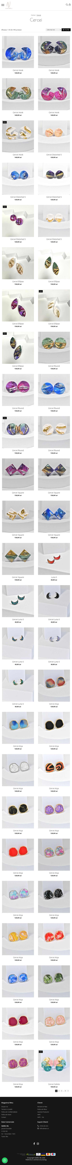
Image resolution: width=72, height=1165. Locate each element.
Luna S (54, 577)
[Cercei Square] (18, 474)
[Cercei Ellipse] (18, 263)
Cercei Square (18, 492)
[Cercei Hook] (18, 52)
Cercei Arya (54, 704)
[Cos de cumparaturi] (70, 5)
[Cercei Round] (54, 348)
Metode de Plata (42, 1107)
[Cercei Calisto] (54, 1066)
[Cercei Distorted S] (54, 136)
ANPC (39, 1114)
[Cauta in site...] (67, 5)
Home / (33, 15)
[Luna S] (54, 559)
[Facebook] (34, 1143)
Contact (3, 1117)
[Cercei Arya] (54, 686)
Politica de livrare (6, 1114)
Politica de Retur (42, 1109)
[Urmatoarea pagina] (68, 1091)
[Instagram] (37, 1143)
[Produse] (3, 5)
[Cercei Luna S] (18, 601)
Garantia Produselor (43, 1112)
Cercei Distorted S (54, 154)
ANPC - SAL (40, 1117)
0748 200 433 (43, 1126)
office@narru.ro (44, 1128)
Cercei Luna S (18, 619)
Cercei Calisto (54, 1084)
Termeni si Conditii (6, 1109)
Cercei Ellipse (18, 281)
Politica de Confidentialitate (9, 1112)
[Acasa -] (12, 5)
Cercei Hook (18, 70)
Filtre (66, 30)
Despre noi (4, 1107)
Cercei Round (54, 366)
